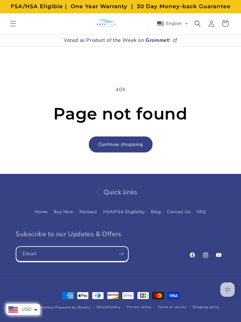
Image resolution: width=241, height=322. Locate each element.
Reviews (88, 212)
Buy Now (63, 212)
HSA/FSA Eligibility (124, 212)
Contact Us (178, 212)
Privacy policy (139, 307)
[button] (13, 24)
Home (41, 212)
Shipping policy (206, 307)
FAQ (201, 212)
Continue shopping (120, 144)
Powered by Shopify (73, 307)
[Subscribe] (121, 254)
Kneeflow (46, 307)
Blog (156, 212)
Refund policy (108, 307)
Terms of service (172, 307)
